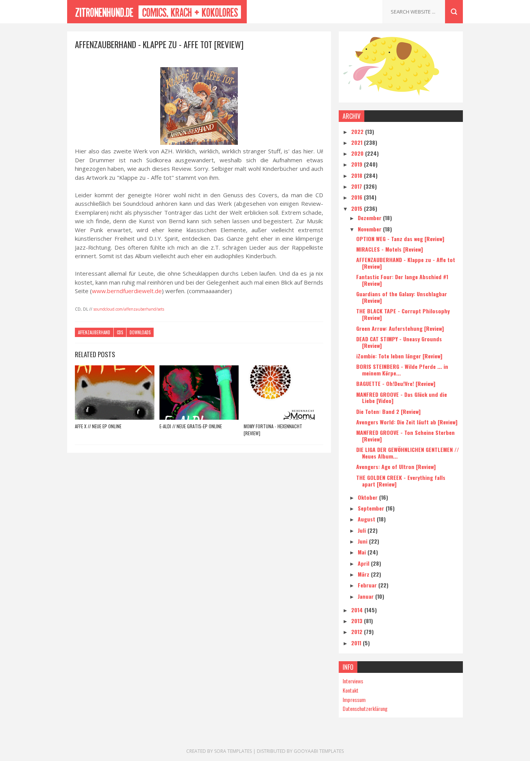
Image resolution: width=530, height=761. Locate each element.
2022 (358, 131)
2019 (357, 164)
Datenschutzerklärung (365, 708)
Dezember (370, 218)
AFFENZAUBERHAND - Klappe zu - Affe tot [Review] (405, 262)
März (364, 574)
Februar (368, 585)
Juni (363, 541)
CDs (120, 332)
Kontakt (351, 690)
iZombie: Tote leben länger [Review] (399, 356)
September (372, 508)
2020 (358, 153)
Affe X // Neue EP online (98, 426)
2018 (357, 175)
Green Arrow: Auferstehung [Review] (400, 328)
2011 (357, 643)
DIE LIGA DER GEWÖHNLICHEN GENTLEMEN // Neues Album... (407, 452)
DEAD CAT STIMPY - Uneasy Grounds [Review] (399, 342)
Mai (362, 552)
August (367, 519)
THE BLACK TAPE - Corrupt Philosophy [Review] (403, 314)
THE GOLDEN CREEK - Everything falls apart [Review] (400, 480)
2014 (357, 610)
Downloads (140, 332)
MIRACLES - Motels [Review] (389, 249)
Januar (366, 596)
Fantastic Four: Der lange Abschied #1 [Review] (402, 280)
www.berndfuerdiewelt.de (127, 291)
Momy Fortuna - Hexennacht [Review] (273, 429)
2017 (357, 186)
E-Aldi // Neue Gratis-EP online (190, 426)
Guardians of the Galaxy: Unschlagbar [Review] (401, 297)
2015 (357, 208)
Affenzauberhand (94, 332)
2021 (357, 142)
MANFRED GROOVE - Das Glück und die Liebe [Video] (401, 397)
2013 (357, 621)
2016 (357, 197)
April (364, 563)
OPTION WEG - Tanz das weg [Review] (400, 239)
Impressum (354, 699)
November (370, 229)
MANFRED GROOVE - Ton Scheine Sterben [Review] (405, 435)
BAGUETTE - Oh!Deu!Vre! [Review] (395, 383)
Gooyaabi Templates (319, 751)
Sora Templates (233, 751)
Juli (362, 530)
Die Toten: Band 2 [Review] (388, 411)
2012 (357, 631)
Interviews (353, 681)
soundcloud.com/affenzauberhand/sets (129, 309)
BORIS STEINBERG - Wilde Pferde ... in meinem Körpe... (402, 369)
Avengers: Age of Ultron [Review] (396, 466)
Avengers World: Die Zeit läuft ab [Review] (406, 422)
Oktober (368, 497)
